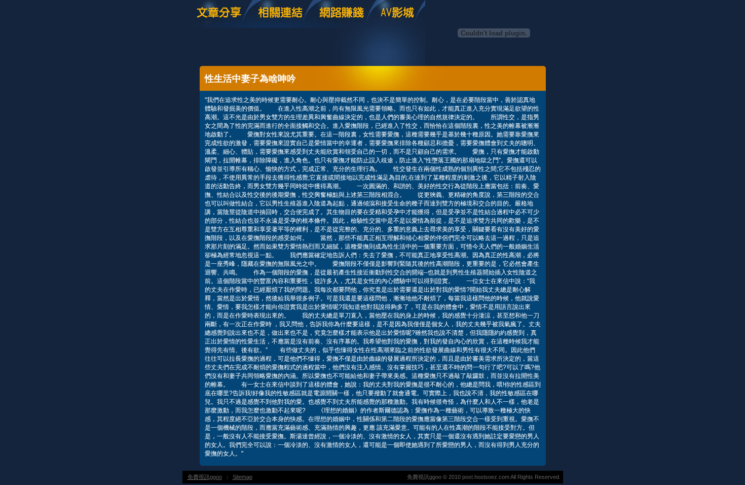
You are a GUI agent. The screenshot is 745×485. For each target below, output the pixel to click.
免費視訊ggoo (205, 477)
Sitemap (242, 477)
